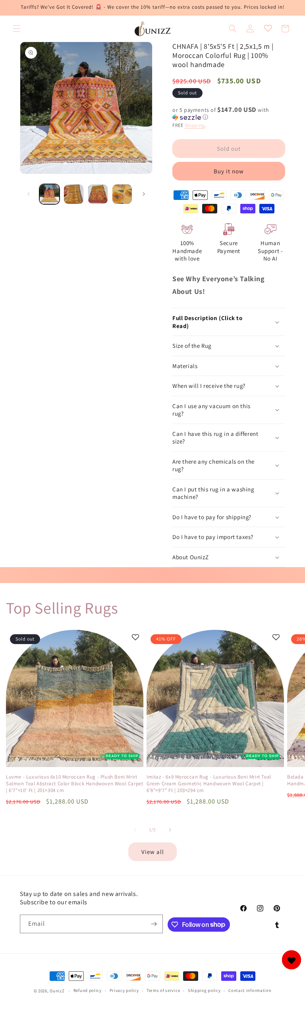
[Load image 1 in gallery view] (49, 194)
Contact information (249, 990)
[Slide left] (28, 194)
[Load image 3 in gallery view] (98, 194)
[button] (16, 28)
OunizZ (57, 991)
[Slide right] (143, 194)
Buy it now (229, 171)
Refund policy (87, 990)
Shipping (195, 125)
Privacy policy (124, 990)
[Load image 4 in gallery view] (122, 194)
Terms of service (163, 990)
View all (152, 852)
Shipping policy (204, 990)
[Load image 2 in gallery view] (74, 194)
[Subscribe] (153, 924)
